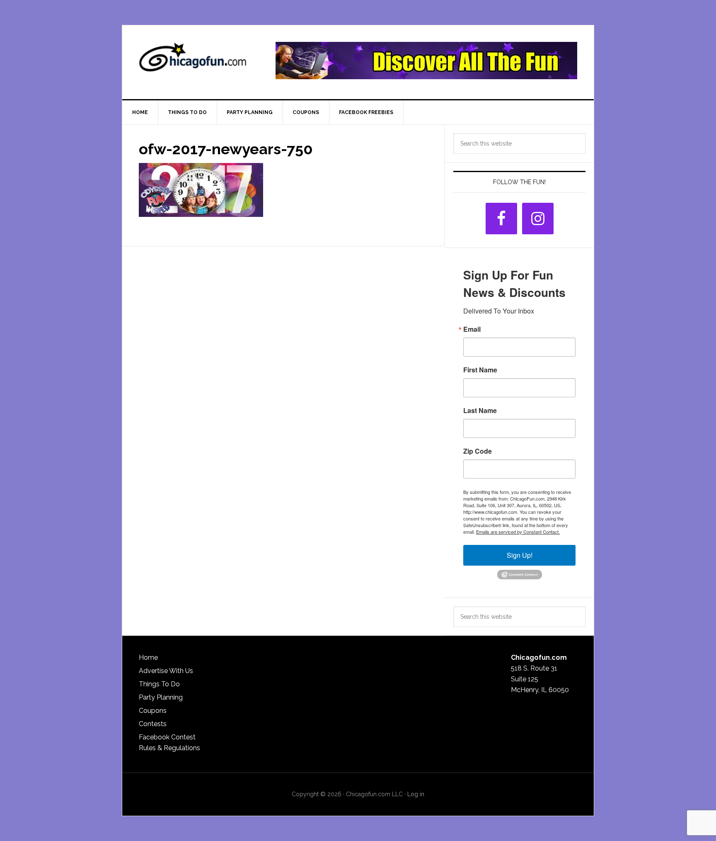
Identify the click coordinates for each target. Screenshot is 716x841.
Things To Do (159, 684)
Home (148, 657)
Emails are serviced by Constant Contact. (518, 531)
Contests (153, 724)
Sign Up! (519, 555)
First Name (480, 370)
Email (472, 329)
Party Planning (161, 697)
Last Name (480, 410)
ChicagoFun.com (193, 60)
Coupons (153, 711)
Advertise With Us (166, 671)
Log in (415, 794)
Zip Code (477, 451)
